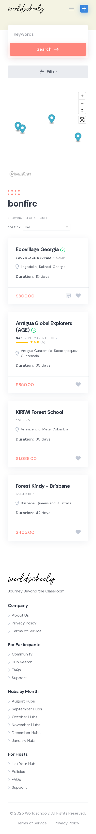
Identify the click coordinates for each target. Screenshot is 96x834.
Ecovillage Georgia (37, 249)
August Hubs (23, 701)
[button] (51, 119)
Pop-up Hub (25, 494)
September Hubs (27, 709)
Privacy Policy (24, 623)
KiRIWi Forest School (39, 412)
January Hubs (24, 740)
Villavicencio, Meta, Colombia (44, 429)
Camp (60, 258)
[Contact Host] (68, 296)
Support (19, 677)
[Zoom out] (82, 103)
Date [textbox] (28, 227)
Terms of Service (27, 631)
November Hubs (26, 724)
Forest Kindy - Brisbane (43, 486)
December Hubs (26, 732)
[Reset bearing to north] (82, 110)
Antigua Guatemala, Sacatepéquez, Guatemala (49, 353)
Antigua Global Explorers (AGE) (44, 326)
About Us (20, 615)
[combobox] (46, 227)
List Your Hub (23, 763)
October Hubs (24, 717)
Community (22, 654)
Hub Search (22, 662)
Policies (18, 771)
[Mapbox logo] (20, 174)
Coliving (23, 420)
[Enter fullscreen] (82, 119)
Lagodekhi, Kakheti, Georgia (43, 266)
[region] (48, 134)
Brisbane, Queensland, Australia (46, 503)
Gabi (19, 338)
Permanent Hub (41, 338)
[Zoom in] (82, 95)
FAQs (16, 669)
